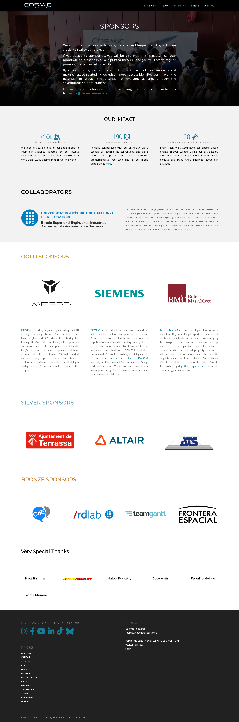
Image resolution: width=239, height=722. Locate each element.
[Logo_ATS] (189, 440)
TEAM (24, 693)
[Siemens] (119, 293)
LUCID (24, 665)
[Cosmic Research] (38, 5)
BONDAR (26, 653)
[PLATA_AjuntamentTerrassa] (50, 440)
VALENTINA (27, 697)
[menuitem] (150, 5)
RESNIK (25, 685)
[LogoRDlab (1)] (93, 514)
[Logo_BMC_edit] (189, 293)
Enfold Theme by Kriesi (78, 717)
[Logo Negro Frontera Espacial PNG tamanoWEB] (198, 514)
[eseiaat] (67, 219)
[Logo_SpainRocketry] (78, 579)
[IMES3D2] (50, 293)
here (108, 163)
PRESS (24, 681)
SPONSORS (27, 689)
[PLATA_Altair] (119, 440)
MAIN (24, 669)
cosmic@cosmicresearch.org (141, 632)
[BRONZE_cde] (41, 514)
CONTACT (27, 661)
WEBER (25, 701)
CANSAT (25, 657)
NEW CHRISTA (29, 677)
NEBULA (26, 673)
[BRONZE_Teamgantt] (145, 514)
